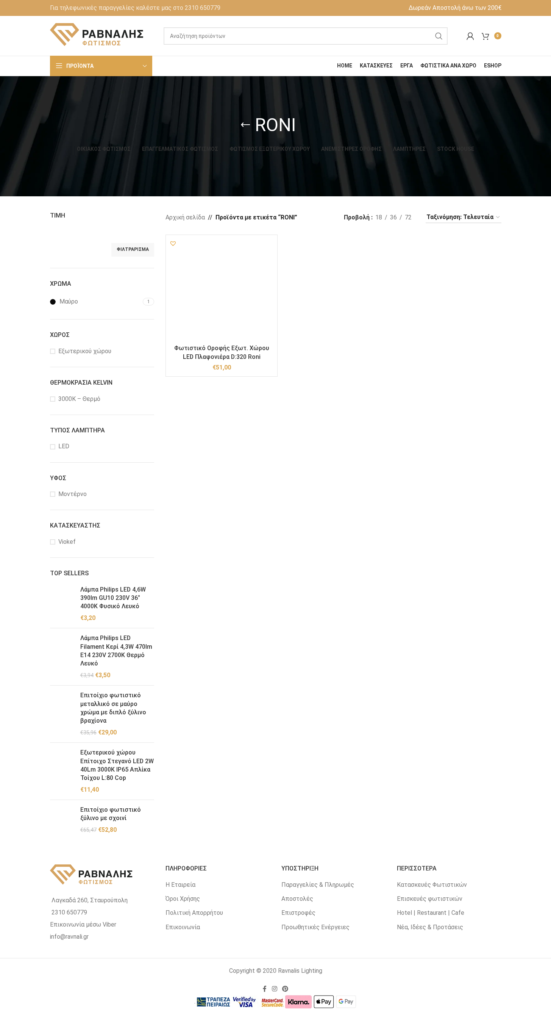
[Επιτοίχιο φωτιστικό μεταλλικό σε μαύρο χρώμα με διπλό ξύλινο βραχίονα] (62, 714)
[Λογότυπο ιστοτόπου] (97, 35)
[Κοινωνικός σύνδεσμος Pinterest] (285, 989)
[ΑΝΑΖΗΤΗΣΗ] (439, 36)
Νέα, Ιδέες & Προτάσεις (430, 927)
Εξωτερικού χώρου (84, 351)
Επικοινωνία (182, 927)
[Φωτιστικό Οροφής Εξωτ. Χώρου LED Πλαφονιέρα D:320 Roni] (222, 291)
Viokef (67, 541)
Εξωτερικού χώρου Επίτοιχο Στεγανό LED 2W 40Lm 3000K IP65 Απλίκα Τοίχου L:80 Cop (117, 765)
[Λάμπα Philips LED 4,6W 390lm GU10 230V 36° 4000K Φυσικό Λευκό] (62, 604)
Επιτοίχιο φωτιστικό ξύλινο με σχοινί (110, 814)
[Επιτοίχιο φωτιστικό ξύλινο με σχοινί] (62, 820)
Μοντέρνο (72, 494)
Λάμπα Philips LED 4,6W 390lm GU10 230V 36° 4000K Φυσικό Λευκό (113, 598)
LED (63, 446)
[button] (173, 243)
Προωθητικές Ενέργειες (315, 927)
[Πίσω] (245, 125)
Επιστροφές (298, 912)
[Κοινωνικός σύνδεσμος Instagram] (274, 989)
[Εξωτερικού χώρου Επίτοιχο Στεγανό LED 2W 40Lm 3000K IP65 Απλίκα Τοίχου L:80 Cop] (62, 771)
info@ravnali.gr (69, 936)
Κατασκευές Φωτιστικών (432, 884)
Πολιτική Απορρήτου (194, 912)
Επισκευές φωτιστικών (429, 898)
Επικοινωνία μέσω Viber (83, 924)
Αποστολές (297, 898)
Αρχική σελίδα (185, 217)
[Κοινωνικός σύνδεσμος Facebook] (264, 989)
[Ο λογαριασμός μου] (470, 36)
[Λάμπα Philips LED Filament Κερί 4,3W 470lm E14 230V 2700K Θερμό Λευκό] (62, 656)
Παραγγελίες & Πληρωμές (317, 884)
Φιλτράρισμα (133, 249)
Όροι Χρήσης (182, 898)
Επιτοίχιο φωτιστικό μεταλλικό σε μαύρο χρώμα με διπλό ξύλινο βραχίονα (113, 708)
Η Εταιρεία (180, 884)
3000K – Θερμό (79, 398)
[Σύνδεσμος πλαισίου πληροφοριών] (135, 8)
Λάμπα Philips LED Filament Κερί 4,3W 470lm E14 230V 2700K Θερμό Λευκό (116, 650)
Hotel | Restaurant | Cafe (430, 912)
